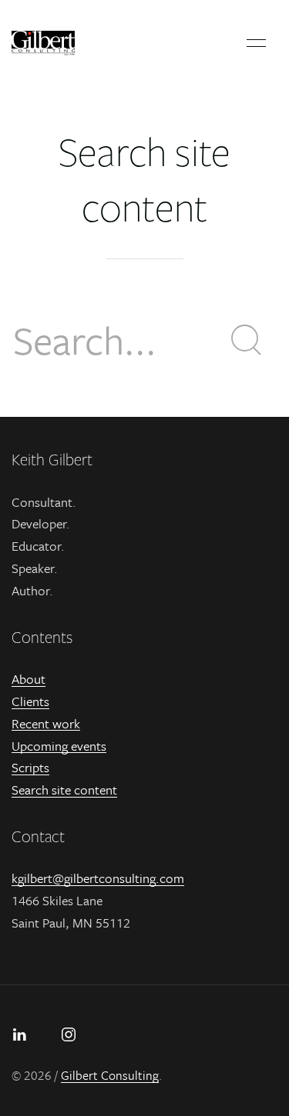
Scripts (30, 767)
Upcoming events (59, 745)
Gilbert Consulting (110, 1075)
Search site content (64, 789)
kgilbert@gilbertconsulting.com (98, 878)
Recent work (46, 723)
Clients (30, 701)
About (28, 678)
